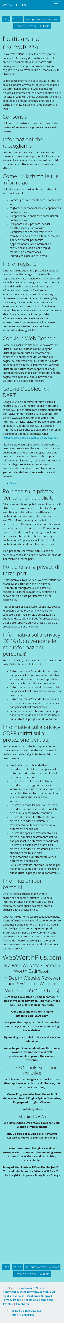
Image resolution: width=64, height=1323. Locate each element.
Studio (17, 19)
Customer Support (39, 1296)
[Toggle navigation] (56, 4)
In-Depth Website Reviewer (42, 19)
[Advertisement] (32, 1221)
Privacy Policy (12, 1300)
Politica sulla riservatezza (25, 1310)
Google (14, 483)
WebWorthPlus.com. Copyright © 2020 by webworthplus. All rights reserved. (29, 1292)
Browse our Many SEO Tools (32, 26)
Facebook (22, 1304)
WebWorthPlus (14, 4)
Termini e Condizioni (22, 1314)
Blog (6, 19)
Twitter (8, 1304)
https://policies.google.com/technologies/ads (30, 437)
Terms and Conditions (38, 1300)
